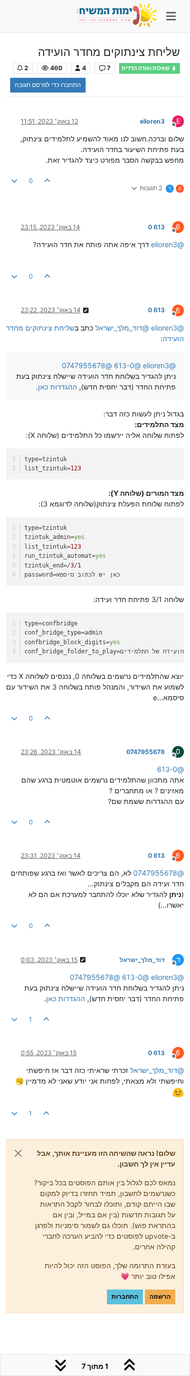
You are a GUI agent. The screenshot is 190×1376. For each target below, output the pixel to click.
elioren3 (152, 121)
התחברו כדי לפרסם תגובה (48, 84)
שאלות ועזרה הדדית (146, 68)
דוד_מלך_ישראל (142, 960)
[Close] (18, 1153)
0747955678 (145, 752)
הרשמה (160, 1296)
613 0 (156, 227)
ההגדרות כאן (57, 386)
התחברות (124, 1296)
